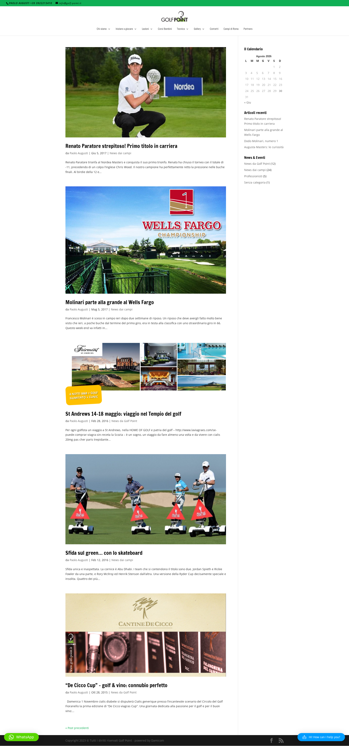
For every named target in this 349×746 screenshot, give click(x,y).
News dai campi (120, 153)
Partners (248, 29)
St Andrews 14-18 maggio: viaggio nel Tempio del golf (123, 414)
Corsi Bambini (165, 29)
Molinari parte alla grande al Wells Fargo (109, 302)
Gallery (197, 29)
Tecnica (181, 29)
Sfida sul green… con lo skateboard (103, 553)
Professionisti (253, 176)
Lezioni (145, 29)
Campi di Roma (231, 29)
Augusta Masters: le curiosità (264, 147)
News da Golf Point (124, 421)
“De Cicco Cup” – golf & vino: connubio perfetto (116, 685)
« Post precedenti (77, 728)
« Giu (247, 102)
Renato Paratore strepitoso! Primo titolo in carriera (121, 146)
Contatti (214, 29)
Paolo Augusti (79, 153)
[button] (321, 737)
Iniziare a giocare (124, 29)
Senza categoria (255, 182)
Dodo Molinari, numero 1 (261, 141)
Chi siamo (102, 29)
